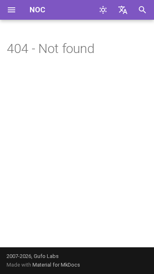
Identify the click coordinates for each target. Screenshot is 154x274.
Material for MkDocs (56, 265)
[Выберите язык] (123, 10)
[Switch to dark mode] (103, 10)
